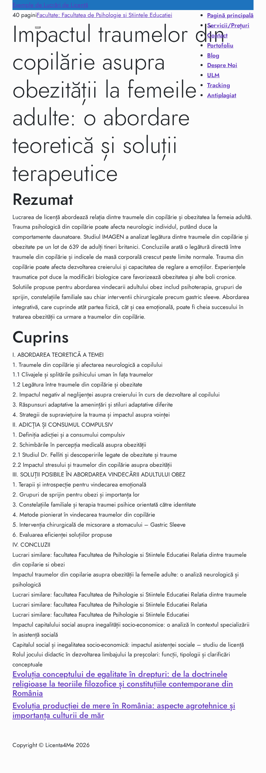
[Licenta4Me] (22, 57)
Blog (213, 55)
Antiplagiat (221, 95)
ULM (213, 75)
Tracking (218, 85)
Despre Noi (222, 65)
